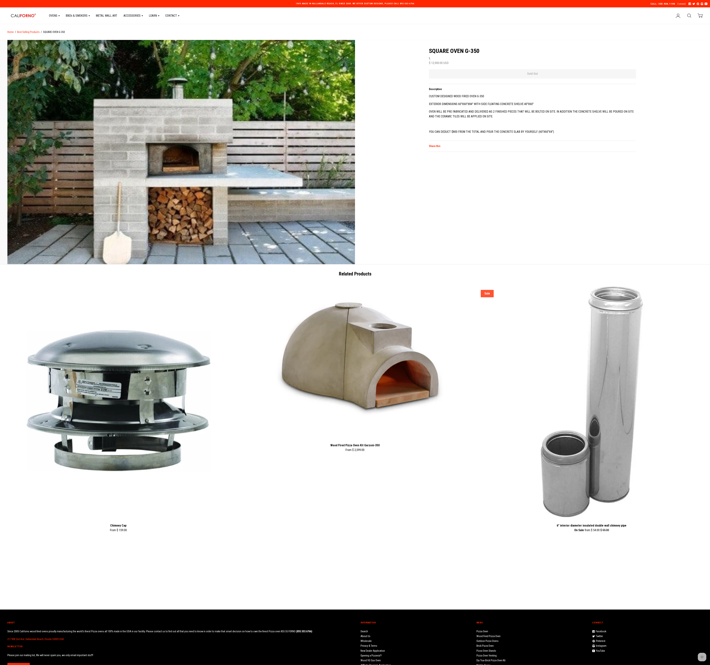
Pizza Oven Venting (486, 655)
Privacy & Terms (369, 645)
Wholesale (366, 640)
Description (435, 89)
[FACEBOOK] (689, 4)
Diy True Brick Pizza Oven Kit (491, 660)
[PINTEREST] (697, 4)
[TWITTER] (693, 4)
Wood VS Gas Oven (371, 660)
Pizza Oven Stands (486, 650)
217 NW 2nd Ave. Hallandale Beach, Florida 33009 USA (35, 639)
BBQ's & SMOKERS (77, 15)
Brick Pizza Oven (485, 645)
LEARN (153, 15)
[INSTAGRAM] (701, 4)
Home (10, 32)
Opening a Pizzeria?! (371, 655)
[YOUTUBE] (705, 4)
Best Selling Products (28, 32)
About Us (365, 636)
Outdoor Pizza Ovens (487, 640)
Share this (434, 146)
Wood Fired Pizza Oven (488, 636)
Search (364, 631)
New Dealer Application (373, 650)
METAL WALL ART (106, 15)
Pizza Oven (482, 631)
